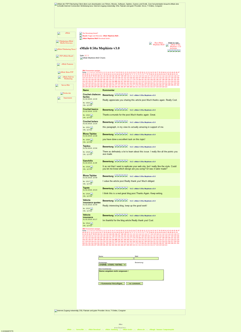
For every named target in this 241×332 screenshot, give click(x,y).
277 (133, 85)
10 (100, 72)
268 (107, 85)
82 (156, 74)
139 (116, 78)
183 (148, 79)
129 (86, 78)
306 (122, 87)
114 (140, 76)
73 (137, 74)
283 (151, 85)
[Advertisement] (127, 62)
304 (116, 87)
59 (107, 74)
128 (83, 78)
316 (151, 87)
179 (136, 79)
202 (107, 81)
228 (86, 83)
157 (169, 78)
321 (166, 87)
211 (133, 81)
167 (101, 79)
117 (148, 76)
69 (128, 74)
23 (128, 72)
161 (83, 79)
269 (110, 85)
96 (90, 76)
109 (125, 76)
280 (142, 85)
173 (119, 79)
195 (86, 81)
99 (96, 76)
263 (92, 85)
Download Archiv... (97, 38)
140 (119, 78)
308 (128, 87)
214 (142, 81)
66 (122, 74)
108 (122, 76)
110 (128, 76)
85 (162, 74)
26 (134, 72)
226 (178, 81)
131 (92, 78)
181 (142, 79)
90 (173, 74)
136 (107, 78)
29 (141, 72)
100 (98, 76)
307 (125, 87)
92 (177, 74)
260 (83, 85)
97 (92, 76)
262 (89, 85)
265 (98, 85)
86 (164, 74)
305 (119, 87)
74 (139, 74)
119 (154, 76)
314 (145, 87)
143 (128, 78)
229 (89, 83)
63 (115, 74)
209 (128, 81)
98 (94, 76)
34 (151, 72)
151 (151, 78)
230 (92, 83)
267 (104, 85)
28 (138, 72)
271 (116, 85)
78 (147, 74)
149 (145, 78)
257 (172, 83)
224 (172, 81)
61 (111, 74)
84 (160, 74)
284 (154, 85)
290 (172, 85)
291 (175, 85)
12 (104, 72)
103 (107, 76)
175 (125, 79)
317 (154, 87)
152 (154, 78)
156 (166, 78)
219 (157, 81)
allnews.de (141, 329)
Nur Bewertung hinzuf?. (90, 33)
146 (136, 78)
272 (119, 85)
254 (163, 83)
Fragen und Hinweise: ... (101, 36)
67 (124, 74)
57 (102, 74)
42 (168, 72)
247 (142, 83)
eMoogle (152, 329)
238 (116, 83)
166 (98, 79)
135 (104, 78)
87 (166, 74)
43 (170, 72)
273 (122, 85)
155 (163, 78)
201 (104, 81)
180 (139, 79)
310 (133, 87)
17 (115, 72)
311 (136, 87)
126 (175, 76)
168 (104, 79)
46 (177, 72)
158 (172, 78)
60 (109, 74)
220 (160, 81)
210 (131, 81)
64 (117, 74)
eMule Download (94, 329)
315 (148, 87)
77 (145, 74)
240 (122, 83)
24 (130, 72)
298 (98, 87)
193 (178, 79)
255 (166, 83)
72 (134, 74)
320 (163, 87)
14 (109, 72)
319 (160, 87)
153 (157, 78)
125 (172, 76)
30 (143, 72)
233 (101, 83)
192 (175, 79)
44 (172, 72)
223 (169, 81)
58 (105, 74)
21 (123, 72)
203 (110, 81)
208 (125, 81)
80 (152, 74)
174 (122, 79)
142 (125, 78)
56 (100, 74)
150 (148, 78)
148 (142, 78)
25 (132, 72)
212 (136, 81)
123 (166, 76)
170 (110, 79)
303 (113, 87)
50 (88, 74)
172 (116, 79)
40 (164, 72)
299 (101, 87)
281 (145, 85)
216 (148, 81)
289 (169, 85)
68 (126, 74)
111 (131, 76)
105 (113, 76)
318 (157, 87)
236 (110, 83)
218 (154, 81)
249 (148, 83)
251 (154, 83)
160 (178, 78)
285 (157, 85)
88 (169, 74)
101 (101, 76)
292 (178, 85)
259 (178, 83)
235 (107, 83)
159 (175, 78)
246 (139, 83)
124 (169, 76)
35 (153, 72)
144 (131, 78)
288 (166, 85)
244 (133, 83)
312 (139, 87)
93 (83, 76)
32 (147, 72)
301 (107, 87)
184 (151, 79)
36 (155, 72)
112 (134, 76)
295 (89, 87)
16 (113, 72)
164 (92, 79)
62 (113, 74)
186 (157, 79)
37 (158, 72)
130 (89, 78)
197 (92, 81)
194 (83, 81)
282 (148, 85)
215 (145, 81)
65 (120, 74)
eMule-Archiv (127, 329)
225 (175, 81)
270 (113, 85)
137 (110, 78)
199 (98, 81)
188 (163, 79)
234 (104, 83)
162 (86, 79)
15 (111, 72)
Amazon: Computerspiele (165, 329)
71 (132, 74)
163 (89, 79)
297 (95, 87)
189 (166, 79)
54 (96, 74)
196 (89, 81)
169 (107, 79)
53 (94, 74)
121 (160, 76)
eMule (69, 329)
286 (160, 85)
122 (163, 76)
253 (160, 83)
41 (166, 72)
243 (131, 83)
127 (178, 76)
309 (131, 87)
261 (86, 85)
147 (139, 78)
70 (130, 74)
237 (113, 83)
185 (154, 79)
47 (179, 72)
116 (145, 76)
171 (113, 79)
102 (104, 76)
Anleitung (114, 329)
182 (145, 79)
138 (113, 78)
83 (158, 74)
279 (139, 85)
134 (101, 78)
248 (145, 83)
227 (83, 83)
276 (131, 85)
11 (102, 72)
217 (151, 81)
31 (145, 72)
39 (162, 72)
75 (141, 74)
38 (160, 72)
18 (117, 72)
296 (92, 87)
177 (131, 79)
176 (128, 79)
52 (92, 74)
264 (95, 85)
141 (122, 78)
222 (166, 81)
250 (151, 83)
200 (101, 81)
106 (116, 76)
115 (142, 76)
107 (119, 76)
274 (125, 85)
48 (83, 74)
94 (85, 76)
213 (139, 81)
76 (143, 74)
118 (151, 76)
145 (133, 78)
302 (110, 87)
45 (175, 72)
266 (101, 85)
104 (110, 76)
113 (137, 76)
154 (160, 78)
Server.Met (80, 329)
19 (119, 72)
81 (154, 74)
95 (88, 76)
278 (136, 85)
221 (163, 81)
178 (133, 79)
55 (98, 74)
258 (175, 83)
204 (113, 81)
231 (95, 83)
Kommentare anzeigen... (91, 70)
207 (122, 81)
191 (172, 79)
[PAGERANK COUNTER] (120, 324)
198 (95, 81)
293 (83, 87)
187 (160, 79)
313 (142, 87)
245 (136, 83)
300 (104, 87)
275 (128, 85)
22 (126, 72)
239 (119, 83)
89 (171, 74)
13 (106, 72)
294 (86, 87)
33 (149, 72)
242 (128, 83)
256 (169, 83)
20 (121, 72)
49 (85, 74)
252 (157, 83)
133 (98, 78)
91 (175, 74)
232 (98, 83)
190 (169, 79)
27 (136, 72)
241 (125, 83)
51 (90, 74)
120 (157, 76)
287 (163, 85)
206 (119, 81)
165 (95, 79)
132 (95, 78)
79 (149, 74)
